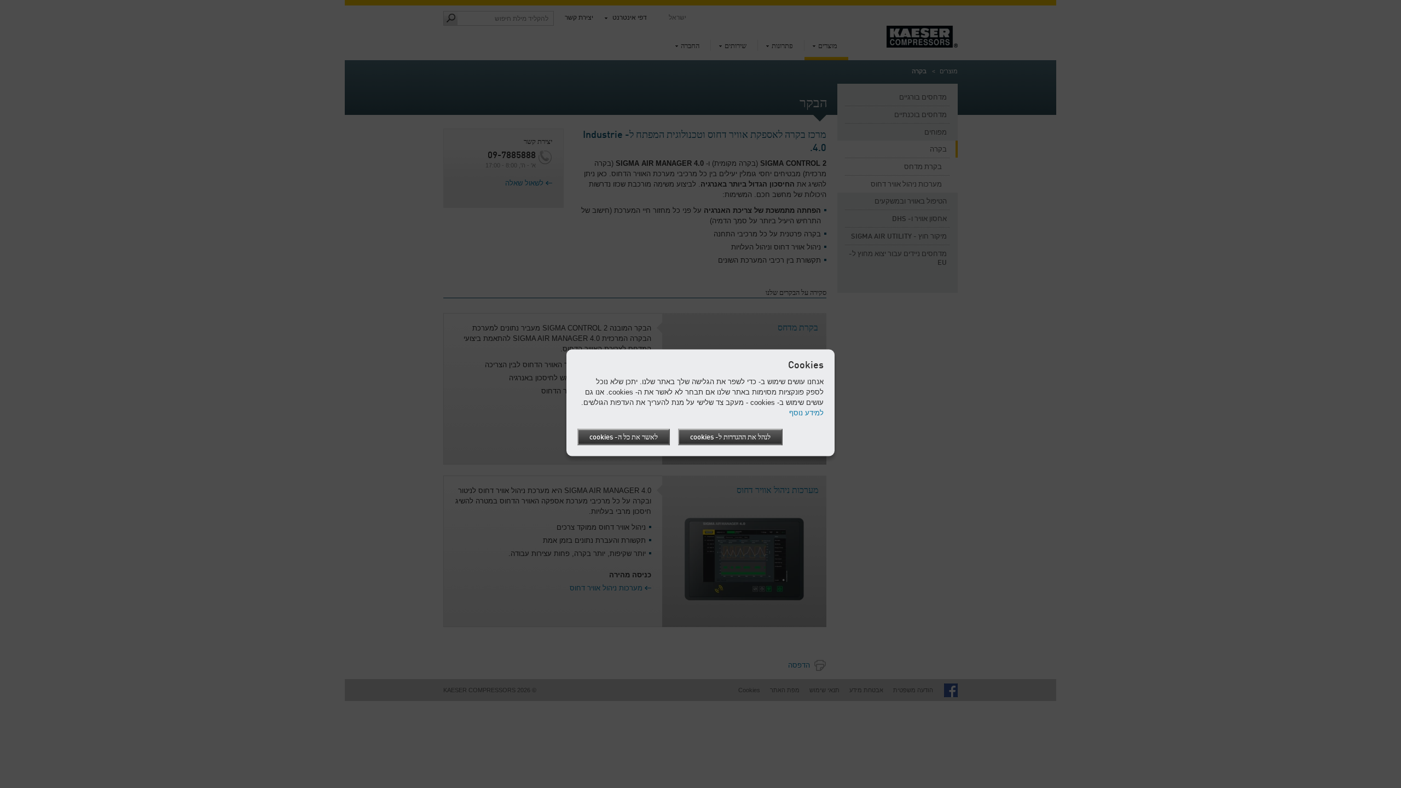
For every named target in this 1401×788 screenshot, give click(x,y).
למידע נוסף (806, 413)
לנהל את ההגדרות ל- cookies (730, 437)
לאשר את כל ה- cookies (623, 437)
